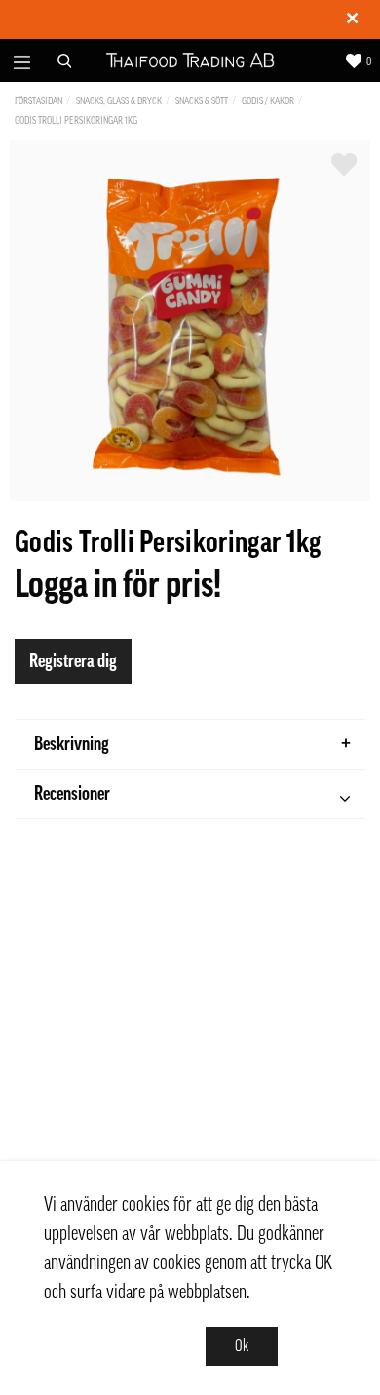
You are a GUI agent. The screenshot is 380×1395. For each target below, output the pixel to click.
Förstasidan (38, 101)
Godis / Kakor (268, 101)
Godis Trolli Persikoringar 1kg (76, 120)
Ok (241, 1346)
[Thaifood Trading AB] (190, 61)
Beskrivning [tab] (71, 744)
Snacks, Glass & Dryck (119, 101)
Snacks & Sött (201, 101)
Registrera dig (73, 661)
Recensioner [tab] (72, 794)
